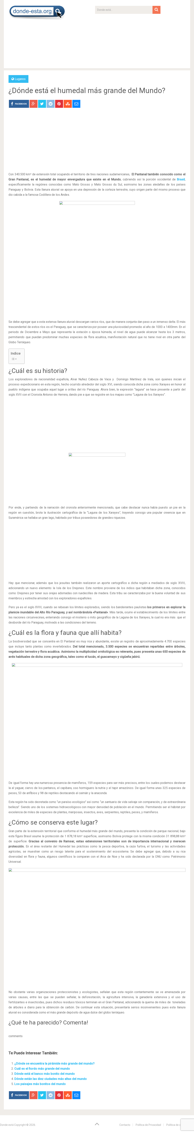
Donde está (7, 1124)
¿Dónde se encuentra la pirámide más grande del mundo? (54, 1063)
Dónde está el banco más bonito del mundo (44, 1074)
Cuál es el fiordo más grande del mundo (42, 1068)
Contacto (124, 1124)
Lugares (20, 79)
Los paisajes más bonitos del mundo (40, 1084)
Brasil (181, 179)
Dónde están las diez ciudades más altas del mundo (50, 1079)
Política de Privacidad (148, 1124)
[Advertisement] (127, 40)
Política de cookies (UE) (180, 1124)
